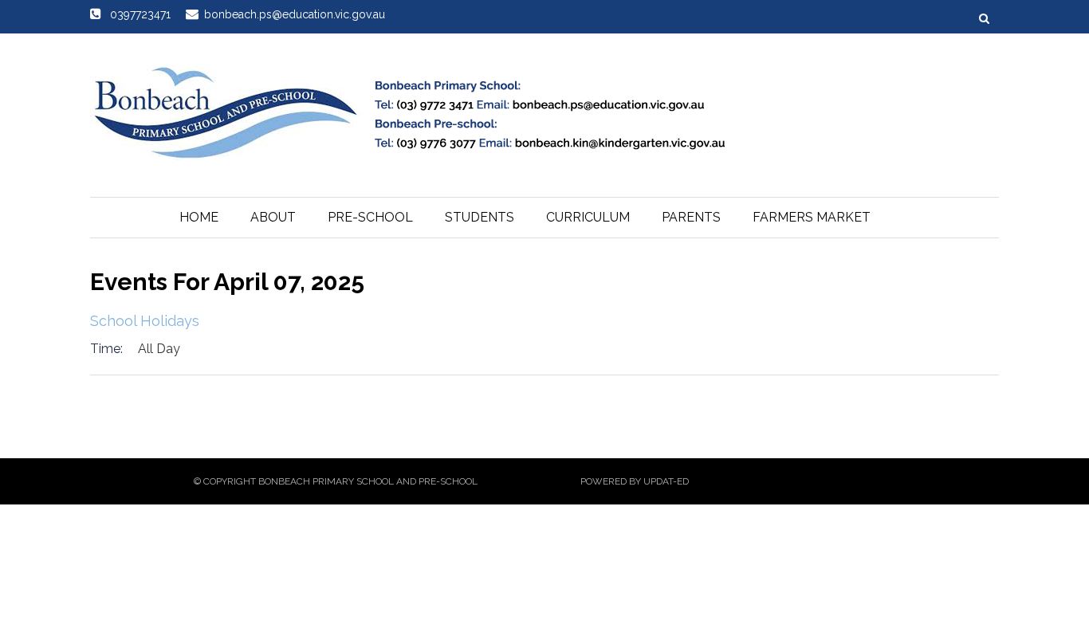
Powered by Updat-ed (634, 481)
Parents (691, 217)
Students (479, 217)
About (273, 217)
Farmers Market (812, 217)
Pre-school (370, 217)
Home (198, 217)
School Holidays (144, 320)
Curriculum (588, 217)
